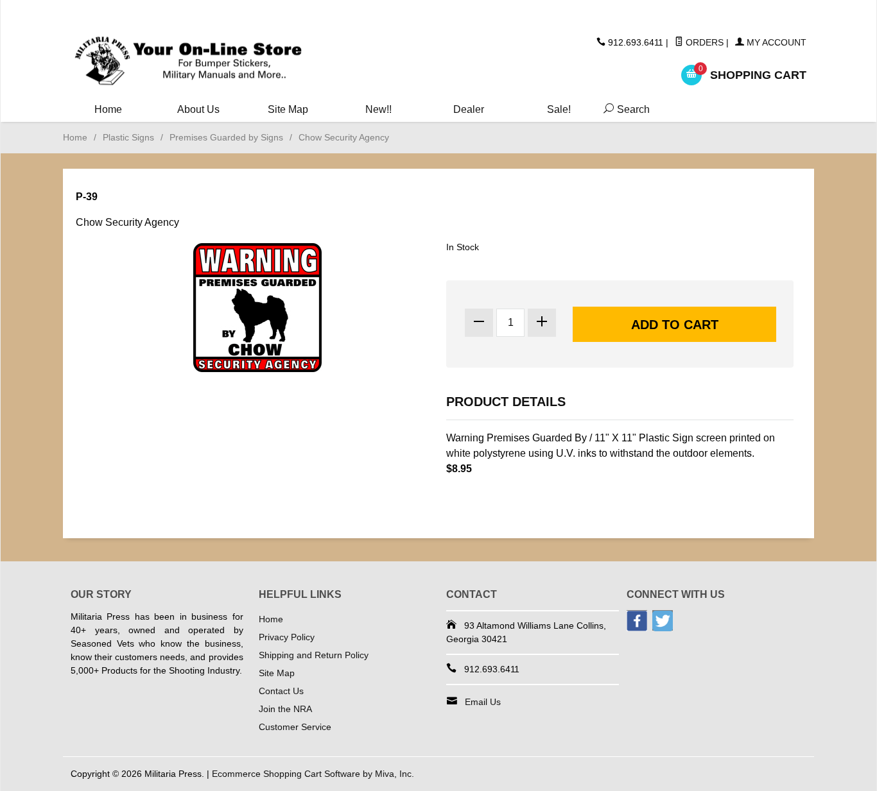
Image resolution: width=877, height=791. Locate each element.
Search (624, 109)
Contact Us (281, 691)
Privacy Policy (287, 637)
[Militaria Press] (188, 61)
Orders (703, 42)
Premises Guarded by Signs (226, 137)
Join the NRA (285, 709)
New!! (378, 109)
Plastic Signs (128, 137)
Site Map (288, 109)
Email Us (483, 702)
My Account (775, 42)
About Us (198, 109)
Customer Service (295, 727)
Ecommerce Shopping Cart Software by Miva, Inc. (313, 774)
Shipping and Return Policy (314, 655)
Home (108, 109)
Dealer (468, 109)
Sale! (559, 109)
